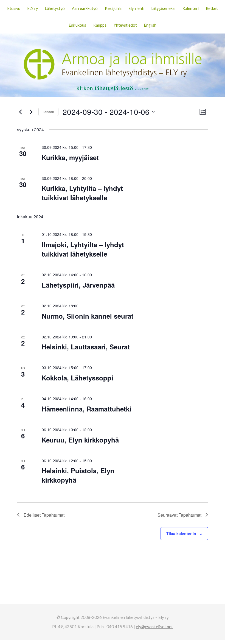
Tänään (48, 111)
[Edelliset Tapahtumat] (20, 111)
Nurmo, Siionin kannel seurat (87, 316)
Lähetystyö (55, 8)
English (150, 25)
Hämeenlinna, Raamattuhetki (86, 408)
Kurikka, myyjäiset (70, 157)
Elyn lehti (136, 8)
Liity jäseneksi (163, 8)
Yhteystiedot (125, 25)
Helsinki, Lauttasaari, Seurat (86, 346)
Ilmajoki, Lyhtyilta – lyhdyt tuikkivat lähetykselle (83, 249)
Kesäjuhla (113, 8)
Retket (212, 8)
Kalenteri (190, 8)
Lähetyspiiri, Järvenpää (78, 285)
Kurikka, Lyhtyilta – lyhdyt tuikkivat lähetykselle (82, 192)
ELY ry (32, 8)
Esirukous (77, 25)
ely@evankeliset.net (154, 626)
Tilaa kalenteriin (181, 533)
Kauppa (99, 25)
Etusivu (13, 8)
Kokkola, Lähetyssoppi (77, 377)
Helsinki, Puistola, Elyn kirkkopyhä (78, 475)
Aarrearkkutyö (85, 8)
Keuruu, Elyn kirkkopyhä (80, 439)
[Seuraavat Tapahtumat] (31, 111)
